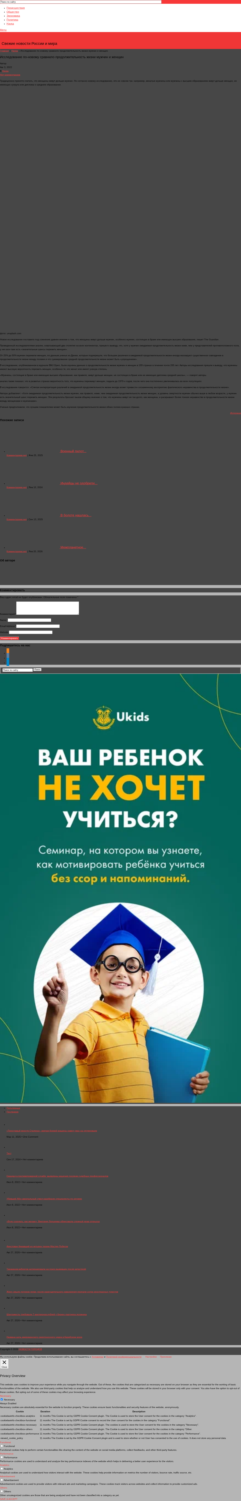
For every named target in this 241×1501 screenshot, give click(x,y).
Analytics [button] (4, 1465)
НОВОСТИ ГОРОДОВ (30, 38)
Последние (13, 1111)
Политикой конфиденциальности (123, 1356)
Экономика (13, 15)
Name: (4, 620)
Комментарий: (8, 614)
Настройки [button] (151, 1356)
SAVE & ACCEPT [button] (9, 1499)
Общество (13, 12)
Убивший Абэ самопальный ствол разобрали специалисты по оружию (44, 1198)
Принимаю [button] (166, 1356)
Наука (10, 23)
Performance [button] (6, 1453)
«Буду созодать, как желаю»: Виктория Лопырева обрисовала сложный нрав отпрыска (53, 1221)
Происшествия (16, 8)
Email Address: (8, 626)
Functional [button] (5, 1442)
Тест (9, 1153)
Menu (3, 30)
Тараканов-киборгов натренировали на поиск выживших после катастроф (46, 1269)
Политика (12, 19)
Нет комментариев (10, 74)
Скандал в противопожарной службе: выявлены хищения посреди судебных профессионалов (57, 1176)
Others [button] (3, 1487)
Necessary (9, 1399)
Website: (4, 632)
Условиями (97, 1356)
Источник (235, 413)
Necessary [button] (5, 1396)
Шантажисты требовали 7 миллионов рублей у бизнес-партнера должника (47, 1314)
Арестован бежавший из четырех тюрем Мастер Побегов (37, 1246)
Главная (4, 50)
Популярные (13, 1108)
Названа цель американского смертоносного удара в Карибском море (44, 1337)
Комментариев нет (17, 455)
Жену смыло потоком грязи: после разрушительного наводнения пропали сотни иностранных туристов (62, 1291)
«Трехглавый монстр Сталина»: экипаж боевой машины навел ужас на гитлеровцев (52, 1130)
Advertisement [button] (7, 1476)
